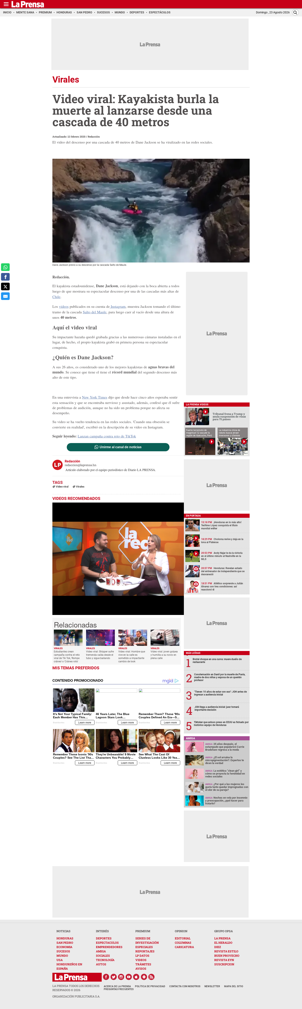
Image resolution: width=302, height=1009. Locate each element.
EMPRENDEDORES (109, 947)
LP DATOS (142, 956)
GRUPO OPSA (223, 931)
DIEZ (217, 947)
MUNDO (62, 956)
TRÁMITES (143, 964)
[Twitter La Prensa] (113, 977)
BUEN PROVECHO (226, 956)
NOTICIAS (63, 931)
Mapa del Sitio (233, 986)
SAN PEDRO (64, 943)
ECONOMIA (64, 947)
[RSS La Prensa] (151, 977)
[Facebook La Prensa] (106, 977)
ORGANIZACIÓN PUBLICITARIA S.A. (76, 996)
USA (59, 960)
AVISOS (140, 969)
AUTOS (101, 964)
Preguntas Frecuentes (119, 989)
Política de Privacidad (150, 986)
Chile (56, 296)
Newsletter (212, 986)
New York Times (94, 397)
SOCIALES (103, 956)
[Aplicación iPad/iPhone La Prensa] (136, 977)
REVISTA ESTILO (226, 951)
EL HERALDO (223, 943)
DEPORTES (104, 938)
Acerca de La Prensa (117, 986)
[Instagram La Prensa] (121, 977)
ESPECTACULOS (107, 943)
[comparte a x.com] (5, 286)
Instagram (118, 306)
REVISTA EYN (224, 960)
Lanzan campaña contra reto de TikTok (107, 436)
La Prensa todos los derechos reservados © (75, 988)
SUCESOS (63, 951)
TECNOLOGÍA (105, 960)
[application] (118, 559)
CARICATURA (184, 947)
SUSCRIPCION (224, 964)
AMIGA (101, 951)
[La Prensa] (71, 977)
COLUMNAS (183, 943)
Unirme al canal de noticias (121, 447)
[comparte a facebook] (5, 277)
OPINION (181, 931)
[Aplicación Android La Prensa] (144, 977)
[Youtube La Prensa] (129, 977)
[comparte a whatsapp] (5, 267)
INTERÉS (102, 931)
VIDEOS (140, 960)
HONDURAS (64, 938)
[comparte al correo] (5, 296)
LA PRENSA (222, 938)
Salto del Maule (94, 311)
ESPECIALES (144, 947)
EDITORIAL (182, 938)
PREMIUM (142, 931)
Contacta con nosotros (184, 986)
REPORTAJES (144, 951)
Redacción (94, 136)
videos (64, 306)
